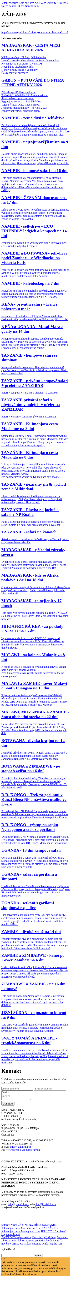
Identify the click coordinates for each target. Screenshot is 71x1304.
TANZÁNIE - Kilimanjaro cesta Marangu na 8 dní (29, 1230)
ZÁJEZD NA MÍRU (29, 1224)
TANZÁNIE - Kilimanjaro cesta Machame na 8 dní (29, 1226)
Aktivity (51, 2)
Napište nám (32, 5)
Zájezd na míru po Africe (31, 1240)
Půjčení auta (52, 1240)
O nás (21, 5)
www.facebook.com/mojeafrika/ (23, 1149)
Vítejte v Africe (9, 2)
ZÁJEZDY (40, 2)
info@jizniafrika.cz (20, 1146)
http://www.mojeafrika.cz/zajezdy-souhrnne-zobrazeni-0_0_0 (34, 32)
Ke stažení (25, 1243)
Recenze (36, 1243)
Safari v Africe (9, 1224)
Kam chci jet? (26, 2)
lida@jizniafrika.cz (46, 1204)
